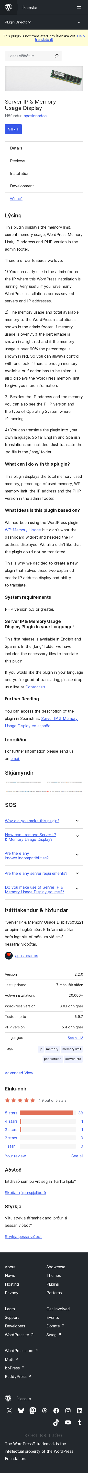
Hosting (12, 1284)
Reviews (17, 160)
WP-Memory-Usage (23, 529)
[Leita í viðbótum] (57, 56)
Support (12, 1317)
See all (77, 1155)
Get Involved (58, 1308)
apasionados (35, 115)
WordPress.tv (19, 1334)
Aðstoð (16, 198)
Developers (15, 1326)
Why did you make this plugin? (32, 821)
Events (52, 1317)
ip (41, 1049)
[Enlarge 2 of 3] (76, 787)
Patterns (54, 1292)
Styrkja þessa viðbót (23, 1236)
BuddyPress (18, 1376)
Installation (20, 173)
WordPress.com (21, 1350)
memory (52, 1049)
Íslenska (23, 1398)
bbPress (15, 1368)
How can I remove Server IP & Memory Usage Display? (30, 837)
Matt (12, 1359)
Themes (53, 1275)
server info (73, 1059)
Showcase (55, 1266)
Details (16, 148)
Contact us (35, 686)
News (10, 1275)
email (15, 758)
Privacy (11, 1292)
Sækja (13, 129)
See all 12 (75, 1038)
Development (22, 185)
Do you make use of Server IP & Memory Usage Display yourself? (34, 889)
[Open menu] (80, 7)
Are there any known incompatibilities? (27, 855)
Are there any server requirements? (36, 873)
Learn (10, 1308)
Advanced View (19, 1072)
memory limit (71, 1049)
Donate (55, 1326)
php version (52, 1059)
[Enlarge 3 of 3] (76, 794)
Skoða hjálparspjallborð (25, 1192)
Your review (15, 1155)
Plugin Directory (18, 22)
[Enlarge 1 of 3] (35, 787)
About (10, 1266)
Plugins (52, 1284)
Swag (53, 1334)
